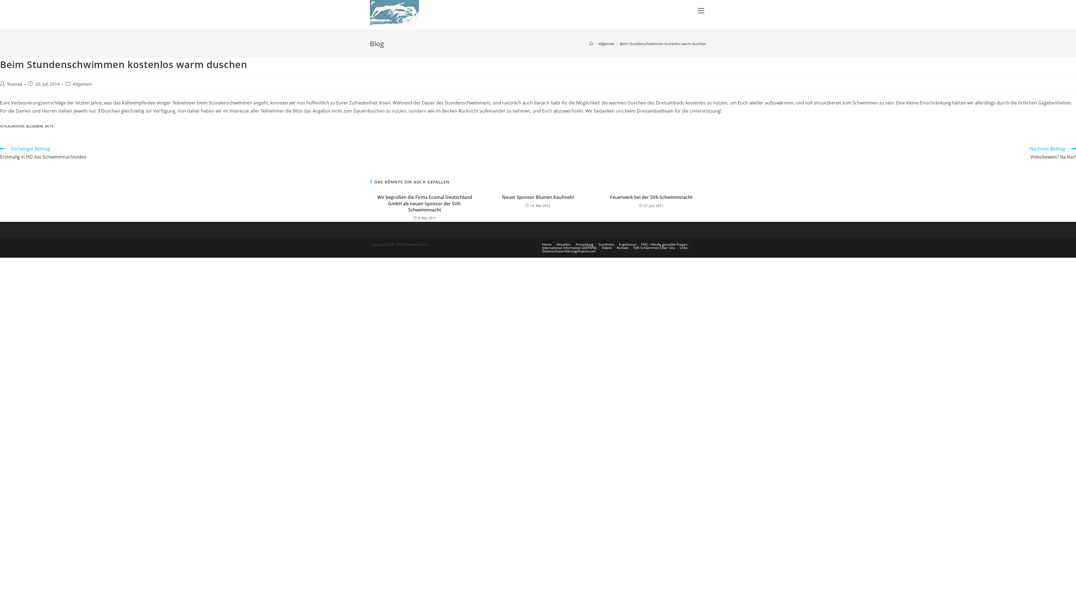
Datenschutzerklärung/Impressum (569, 251)
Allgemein (82, 84)
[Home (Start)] (591, 43)
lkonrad (14, 84)
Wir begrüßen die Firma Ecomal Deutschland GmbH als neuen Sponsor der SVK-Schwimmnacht (424, 203)
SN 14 (49, 126)
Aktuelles (563, 244)
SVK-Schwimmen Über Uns (654, 247)
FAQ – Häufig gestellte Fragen (664, 244)
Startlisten (606, 244)
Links (684, 247)
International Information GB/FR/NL (569, 247)
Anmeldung (584, 244)
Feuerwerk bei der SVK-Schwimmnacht (651, 197)
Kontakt (623, 247)
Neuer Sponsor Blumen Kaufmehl (538, 197)
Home (547, 244)
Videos (607, 247)
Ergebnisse (627, 244)
